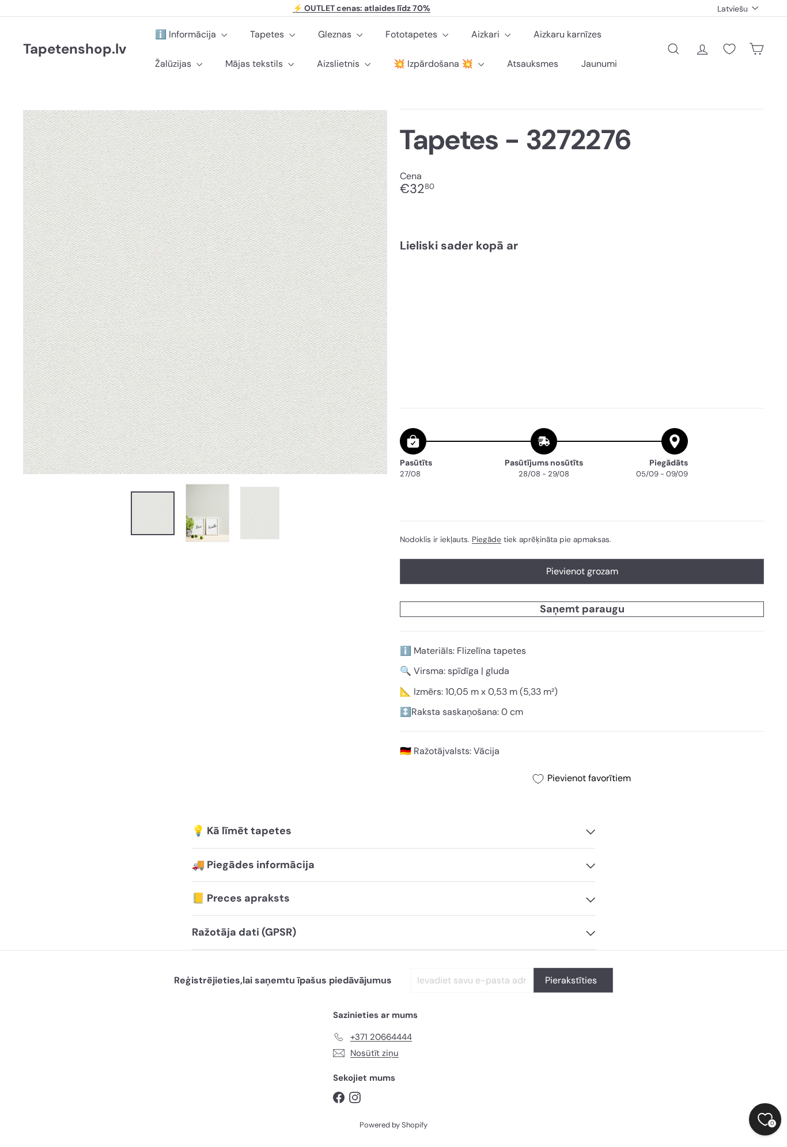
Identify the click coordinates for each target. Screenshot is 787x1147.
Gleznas (336, 34)
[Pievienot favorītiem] (748, 285)
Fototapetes (412, 34)
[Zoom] (205, 292)
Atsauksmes (532, 64)
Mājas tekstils (255, 64)
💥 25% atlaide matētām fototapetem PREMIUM (362, 8)
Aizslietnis (339, 64)
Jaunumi (599, 64)
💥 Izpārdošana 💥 (434, 64)
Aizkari (486, 34)
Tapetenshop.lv (74, 49)
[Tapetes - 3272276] (581, 300)
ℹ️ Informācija (186, 34)
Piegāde (486, 539)
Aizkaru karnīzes (567, 34)
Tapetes (268, 34)
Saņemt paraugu (582, 609)
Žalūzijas (174, 64)
